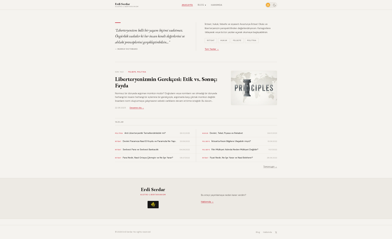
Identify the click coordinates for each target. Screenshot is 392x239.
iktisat (118, 141)
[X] (276, 232)
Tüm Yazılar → (212, 49)
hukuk (205, 133)
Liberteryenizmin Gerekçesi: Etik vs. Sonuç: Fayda (166, 82)
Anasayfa (187, 5)
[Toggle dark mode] (271, 5)
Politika (251, 40)
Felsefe (237, 40)
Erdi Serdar (127, 5)
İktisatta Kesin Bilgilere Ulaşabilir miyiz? (231, 141)
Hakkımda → (207, 201)
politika (119, 133)
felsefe (206, 141)
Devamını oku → (137, 108)
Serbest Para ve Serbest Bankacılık (140, 149)
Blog (202, 5)
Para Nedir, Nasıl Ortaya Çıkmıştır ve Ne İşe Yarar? (148, 157)
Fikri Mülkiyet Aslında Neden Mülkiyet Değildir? (234, 149)
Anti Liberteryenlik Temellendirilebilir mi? (145, 133)
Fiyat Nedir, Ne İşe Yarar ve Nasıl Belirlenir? (231, 157)
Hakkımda (216, 5)
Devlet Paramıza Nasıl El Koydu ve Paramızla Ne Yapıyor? (150, 141)
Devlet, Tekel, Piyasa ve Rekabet (226, 133)
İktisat (211, 40)
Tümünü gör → (270, 166)
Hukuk (223, 40)
